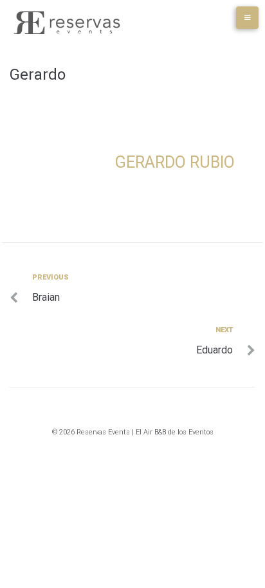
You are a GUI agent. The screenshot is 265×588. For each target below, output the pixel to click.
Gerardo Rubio (175, 162)
